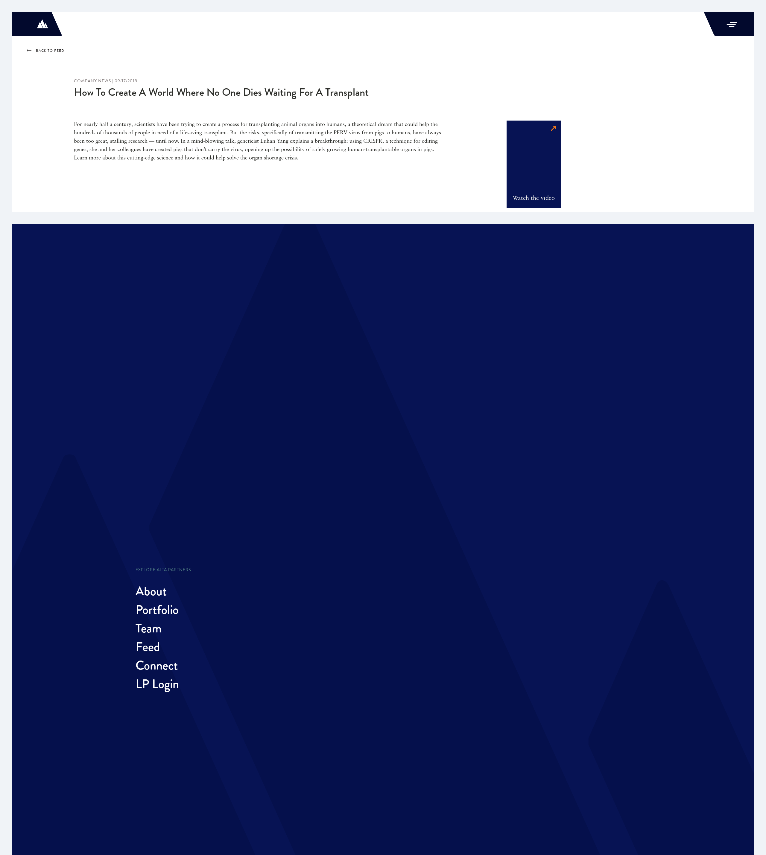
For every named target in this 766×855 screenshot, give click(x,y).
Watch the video (534, 198)
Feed (148, 647)
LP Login (157, 684)
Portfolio (157, 609)
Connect (157, 665)
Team (149, 628)
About (151, 591)
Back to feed (50, 50)
